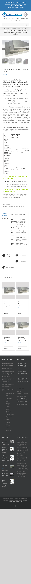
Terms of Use (19, 501)
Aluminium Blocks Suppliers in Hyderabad (8, 304)
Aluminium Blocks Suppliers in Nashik (8, 339)
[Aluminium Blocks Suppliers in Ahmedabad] (22, 326)
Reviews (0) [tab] (5, 218)
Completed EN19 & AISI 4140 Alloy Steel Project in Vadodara (22, 373)
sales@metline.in (23, 401)
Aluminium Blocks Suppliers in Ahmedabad (22, 339)
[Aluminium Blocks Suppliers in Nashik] (8, 326)
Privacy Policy (12, 501)
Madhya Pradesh (20, 206)
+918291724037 (23, 399)
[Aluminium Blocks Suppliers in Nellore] (22, 290)
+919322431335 (23, 398)
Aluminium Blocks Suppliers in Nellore (22, 304)
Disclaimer (25, 500)
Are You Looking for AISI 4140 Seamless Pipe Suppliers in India (23, 380)
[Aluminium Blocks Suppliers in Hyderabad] (8, 290)
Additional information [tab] (4, 214)
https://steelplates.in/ (22, 404)
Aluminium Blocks (12, 206)
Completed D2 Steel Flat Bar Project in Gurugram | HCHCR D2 (22, 366)
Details (6, 313)
